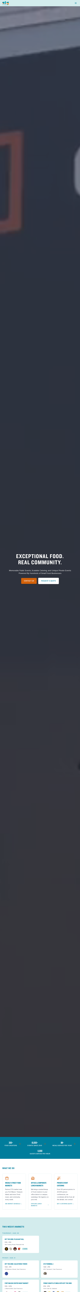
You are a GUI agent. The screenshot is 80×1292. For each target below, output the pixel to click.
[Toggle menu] (76, 3)
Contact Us (29, 581)
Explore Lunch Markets (40, 1204)
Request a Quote (48, 581)
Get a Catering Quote (65, 1204)
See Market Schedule (13, 1204)
